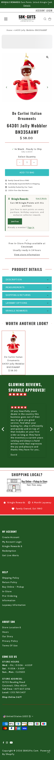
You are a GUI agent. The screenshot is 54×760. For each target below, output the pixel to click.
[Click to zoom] (47, 57)
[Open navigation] (8, 19)
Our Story (7, 636)
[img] (28, 394)
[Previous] (5, 4)
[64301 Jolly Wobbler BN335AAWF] (13, 342)
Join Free (15, 221)
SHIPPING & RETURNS (18, 295)
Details (27, 6)
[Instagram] (7, 743)
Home (9, 30)
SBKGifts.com (30, 750)
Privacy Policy (10, 641)
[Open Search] (45, 19)
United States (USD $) (18, 716)
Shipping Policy (10, 578)
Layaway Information (14, 605)
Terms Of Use (10, 645)
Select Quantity (27, 156)
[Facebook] (3, 743)
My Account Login (12, 542)
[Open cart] (49, 19)
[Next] (48, 4)
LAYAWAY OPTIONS (16, 303)
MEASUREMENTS (15, 287)
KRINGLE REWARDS (17, 310)
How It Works (41, 198)
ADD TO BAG (27, 172)
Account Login (44, 10)
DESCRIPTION (14, 279)
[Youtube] (11, 743)
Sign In (31, 227)
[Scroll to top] (48, 752)
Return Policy (9, 582)
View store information (27, 255)
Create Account (10, 537)
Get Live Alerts (10, 555)
